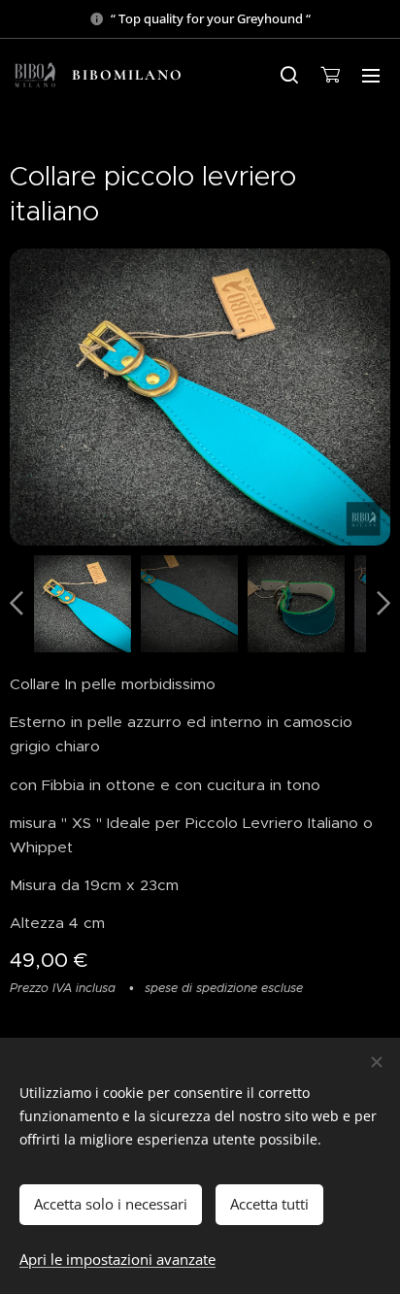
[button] (289, 74)
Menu (370, 74)
